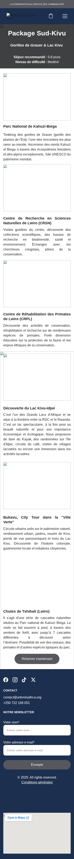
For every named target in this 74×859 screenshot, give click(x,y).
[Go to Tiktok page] (24, 679)
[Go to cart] (50, 16)
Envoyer (37, 764)
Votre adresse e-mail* (19, 742)
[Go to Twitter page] (33, 679)
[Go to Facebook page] (5, 679)
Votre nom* (11, 722)
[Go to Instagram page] (15, 679)
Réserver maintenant (37, 659)
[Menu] (64, 16)
